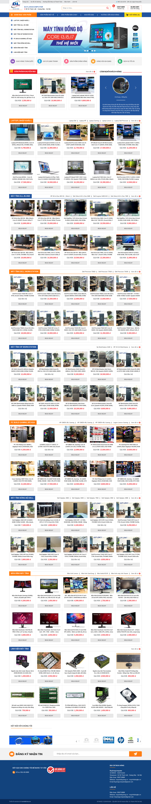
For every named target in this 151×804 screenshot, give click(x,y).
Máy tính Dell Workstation (24, 29)
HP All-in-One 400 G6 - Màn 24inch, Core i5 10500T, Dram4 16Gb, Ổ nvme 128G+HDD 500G (22, 220)
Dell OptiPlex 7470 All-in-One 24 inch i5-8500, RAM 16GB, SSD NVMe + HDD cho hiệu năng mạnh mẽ (128, 220)
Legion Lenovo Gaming (120, 422)
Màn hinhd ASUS (102, 573)
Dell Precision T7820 (105, 271)
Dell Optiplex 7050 (92, 498)
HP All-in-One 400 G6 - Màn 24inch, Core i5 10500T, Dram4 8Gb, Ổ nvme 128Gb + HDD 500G (75, 254)
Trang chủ (25, 2)
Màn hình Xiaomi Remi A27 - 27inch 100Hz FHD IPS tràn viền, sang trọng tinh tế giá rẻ (128, 632)
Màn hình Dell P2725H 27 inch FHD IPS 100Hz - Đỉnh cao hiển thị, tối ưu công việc (75, 632)
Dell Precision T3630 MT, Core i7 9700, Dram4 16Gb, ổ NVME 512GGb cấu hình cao (22, 296)
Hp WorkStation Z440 (103, 347)
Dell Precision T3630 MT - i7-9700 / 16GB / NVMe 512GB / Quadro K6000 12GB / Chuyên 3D (128, 296)
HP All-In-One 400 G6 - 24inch (60, 196)
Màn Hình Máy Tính (21, 48)
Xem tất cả (89, 71)
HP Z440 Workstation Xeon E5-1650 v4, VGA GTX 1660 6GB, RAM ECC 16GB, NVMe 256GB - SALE (53, 97)
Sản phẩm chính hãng (78, 61)
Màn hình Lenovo (72, 573)
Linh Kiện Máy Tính (20, 52)
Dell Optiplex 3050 (107, 498)
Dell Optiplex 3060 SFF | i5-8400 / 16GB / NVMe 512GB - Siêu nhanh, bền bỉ (22, 522)
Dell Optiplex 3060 (63, 498)
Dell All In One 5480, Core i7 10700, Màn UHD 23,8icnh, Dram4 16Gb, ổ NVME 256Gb (49, 254)
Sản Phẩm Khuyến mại (25, 71)
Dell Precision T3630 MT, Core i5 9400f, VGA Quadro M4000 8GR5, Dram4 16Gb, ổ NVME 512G (102, 330)
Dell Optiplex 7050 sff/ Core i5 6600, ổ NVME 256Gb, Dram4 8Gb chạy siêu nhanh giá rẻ (22, 556)
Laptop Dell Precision (121, 121)
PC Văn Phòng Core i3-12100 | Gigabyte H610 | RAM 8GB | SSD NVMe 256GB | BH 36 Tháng (102, 481)
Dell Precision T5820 (88, 271)
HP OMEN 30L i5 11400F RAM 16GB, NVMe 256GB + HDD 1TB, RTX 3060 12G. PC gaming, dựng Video (49, 481)
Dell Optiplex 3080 (122, 498)
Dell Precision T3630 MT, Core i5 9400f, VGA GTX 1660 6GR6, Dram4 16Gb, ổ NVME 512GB (75, 330)
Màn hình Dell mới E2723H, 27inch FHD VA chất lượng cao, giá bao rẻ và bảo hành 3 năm (23, 97)
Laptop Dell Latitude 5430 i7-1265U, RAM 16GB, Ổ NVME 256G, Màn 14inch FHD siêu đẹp (128, 145)
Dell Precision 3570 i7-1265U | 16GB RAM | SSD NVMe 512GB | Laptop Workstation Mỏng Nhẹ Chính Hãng (128, 179)
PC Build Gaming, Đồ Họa (23, 38)
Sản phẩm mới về (47, 15)
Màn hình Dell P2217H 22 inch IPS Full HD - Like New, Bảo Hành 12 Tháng (128, 597)
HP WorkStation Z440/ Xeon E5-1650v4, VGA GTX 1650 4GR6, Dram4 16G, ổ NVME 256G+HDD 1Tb (128, 405)
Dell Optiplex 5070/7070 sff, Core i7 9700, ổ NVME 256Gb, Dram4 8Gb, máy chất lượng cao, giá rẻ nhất (75, 556)
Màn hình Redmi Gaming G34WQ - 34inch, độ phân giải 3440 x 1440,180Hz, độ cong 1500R (22, 597)
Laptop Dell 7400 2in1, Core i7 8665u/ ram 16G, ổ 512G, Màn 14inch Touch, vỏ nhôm (101, 179)
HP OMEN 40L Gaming (102, 422)
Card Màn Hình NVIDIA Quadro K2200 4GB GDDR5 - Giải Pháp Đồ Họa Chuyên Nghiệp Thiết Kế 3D (102, 707)
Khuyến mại (89, 15)
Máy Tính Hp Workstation (23, 34)
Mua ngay (23, 106)
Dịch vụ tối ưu (129, 61)
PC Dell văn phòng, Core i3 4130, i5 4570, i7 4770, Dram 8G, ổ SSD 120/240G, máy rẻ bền (49, 522)
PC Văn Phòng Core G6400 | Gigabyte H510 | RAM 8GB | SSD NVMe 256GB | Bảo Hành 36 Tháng (22, 446)
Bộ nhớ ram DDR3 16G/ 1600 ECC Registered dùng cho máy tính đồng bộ (22, 707)
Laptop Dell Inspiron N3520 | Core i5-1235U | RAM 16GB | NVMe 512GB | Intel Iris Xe (49, 145)
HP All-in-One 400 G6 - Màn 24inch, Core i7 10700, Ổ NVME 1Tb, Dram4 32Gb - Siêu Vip (22, 254)
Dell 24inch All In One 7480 (119, 196)
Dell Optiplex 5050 (78, 498)
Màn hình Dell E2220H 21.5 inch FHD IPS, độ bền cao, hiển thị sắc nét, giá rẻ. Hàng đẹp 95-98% (49, 597)
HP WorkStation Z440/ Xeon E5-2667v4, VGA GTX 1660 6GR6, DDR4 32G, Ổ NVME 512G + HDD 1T (49, 371)
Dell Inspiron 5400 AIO (100, 196)
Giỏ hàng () (134, 15)
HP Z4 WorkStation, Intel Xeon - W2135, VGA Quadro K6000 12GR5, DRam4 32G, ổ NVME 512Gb (102, 371)
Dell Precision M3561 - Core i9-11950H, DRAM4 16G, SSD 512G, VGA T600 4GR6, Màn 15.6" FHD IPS (22, 179)
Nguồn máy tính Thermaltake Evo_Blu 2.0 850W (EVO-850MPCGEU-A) (102, 673)
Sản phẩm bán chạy (69, 15)
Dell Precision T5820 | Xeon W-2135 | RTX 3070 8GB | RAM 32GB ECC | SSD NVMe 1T (49, 296)
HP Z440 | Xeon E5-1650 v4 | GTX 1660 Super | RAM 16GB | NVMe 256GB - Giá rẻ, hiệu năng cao (49, 405)
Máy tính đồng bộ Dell (22, 43)
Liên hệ (74, 2)
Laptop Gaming (94, 121)
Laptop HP (82, 121)
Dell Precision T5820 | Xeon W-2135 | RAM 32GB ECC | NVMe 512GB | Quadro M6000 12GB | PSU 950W (22, 330)
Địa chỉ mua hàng (117, 765)
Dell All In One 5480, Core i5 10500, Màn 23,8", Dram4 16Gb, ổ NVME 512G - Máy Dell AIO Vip (102, 254)
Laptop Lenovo (106, 121)
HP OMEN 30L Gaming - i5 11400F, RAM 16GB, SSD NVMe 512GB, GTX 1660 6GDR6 (75, 481)
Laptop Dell (72, 121)
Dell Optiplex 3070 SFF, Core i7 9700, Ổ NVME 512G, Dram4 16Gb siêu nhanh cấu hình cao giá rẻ (128, 556)
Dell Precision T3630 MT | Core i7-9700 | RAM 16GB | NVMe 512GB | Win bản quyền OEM (49, 330)
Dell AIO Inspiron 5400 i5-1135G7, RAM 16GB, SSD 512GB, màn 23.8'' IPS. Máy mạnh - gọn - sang (128, 254)
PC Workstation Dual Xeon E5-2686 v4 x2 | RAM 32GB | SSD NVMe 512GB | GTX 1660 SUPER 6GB (102, 446)
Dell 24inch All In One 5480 (81, 196)
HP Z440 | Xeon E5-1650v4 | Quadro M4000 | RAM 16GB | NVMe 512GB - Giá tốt (22, 371)
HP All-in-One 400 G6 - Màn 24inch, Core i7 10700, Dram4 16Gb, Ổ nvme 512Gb (49, 220)
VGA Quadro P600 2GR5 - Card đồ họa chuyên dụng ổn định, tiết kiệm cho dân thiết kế (75, 673)
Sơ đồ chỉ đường (36, 2)
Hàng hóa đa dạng (104, 61)
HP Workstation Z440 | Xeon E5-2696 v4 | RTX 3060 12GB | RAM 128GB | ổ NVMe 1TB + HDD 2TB (128, 371)
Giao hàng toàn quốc (24, 61)
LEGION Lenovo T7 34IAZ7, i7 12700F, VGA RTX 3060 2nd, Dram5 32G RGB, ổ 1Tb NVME (49, 446)
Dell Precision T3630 (121, 271)
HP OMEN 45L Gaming (84, 422)
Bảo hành (67, 2)
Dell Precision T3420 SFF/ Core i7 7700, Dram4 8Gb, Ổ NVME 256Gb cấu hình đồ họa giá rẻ (102, 556)
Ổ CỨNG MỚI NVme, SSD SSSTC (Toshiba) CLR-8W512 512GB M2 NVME (75, 707)
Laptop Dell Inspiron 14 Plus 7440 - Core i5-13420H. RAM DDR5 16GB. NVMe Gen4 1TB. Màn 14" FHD (49, 179)
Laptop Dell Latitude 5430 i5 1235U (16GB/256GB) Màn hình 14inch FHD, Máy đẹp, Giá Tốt (82, 97)
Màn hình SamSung (87, 573)
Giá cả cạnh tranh (50, 61)
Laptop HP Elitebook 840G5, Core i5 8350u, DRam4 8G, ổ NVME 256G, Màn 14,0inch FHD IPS (22, 145)
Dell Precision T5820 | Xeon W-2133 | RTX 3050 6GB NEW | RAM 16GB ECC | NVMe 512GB (101, 296)
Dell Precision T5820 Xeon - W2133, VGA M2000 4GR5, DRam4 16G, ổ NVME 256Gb (128, 330)
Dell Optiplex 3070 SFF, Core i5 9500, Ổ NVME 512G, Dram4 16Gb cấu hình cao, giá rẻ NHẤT (101, 522)
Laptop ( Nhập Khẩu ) (21, 20)
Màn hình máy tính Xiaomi (119, 573)
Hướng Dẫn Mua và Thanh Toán (52, 2)
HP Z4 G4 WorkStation (120, 347)
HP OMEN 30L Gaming (66, 422)
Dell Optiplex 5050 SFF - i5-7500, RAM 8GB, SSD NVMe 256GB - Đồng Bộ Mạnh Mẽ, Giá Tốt (75, 522)
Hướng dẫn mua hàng (110, 15)
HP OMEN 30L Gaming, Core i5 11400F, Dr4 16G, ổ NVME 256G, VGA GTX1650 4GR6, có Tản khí (75, 446)
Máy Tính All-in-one (21, 25)
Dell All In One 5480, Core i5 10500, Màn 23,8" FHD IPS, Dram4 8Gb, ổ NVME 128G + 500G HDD (102, 220)
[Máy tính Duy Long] (15, 5)
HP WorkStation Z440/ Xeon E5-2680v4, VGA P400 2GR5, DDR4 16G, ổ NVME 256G (75, 371)
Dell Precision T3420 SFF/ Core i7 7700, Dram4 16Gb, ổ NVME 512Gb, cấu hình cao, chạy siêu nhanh (128, 522)
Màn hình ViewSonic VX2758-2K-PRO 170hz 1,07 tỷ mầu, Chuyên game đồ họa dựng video (22, 632)
